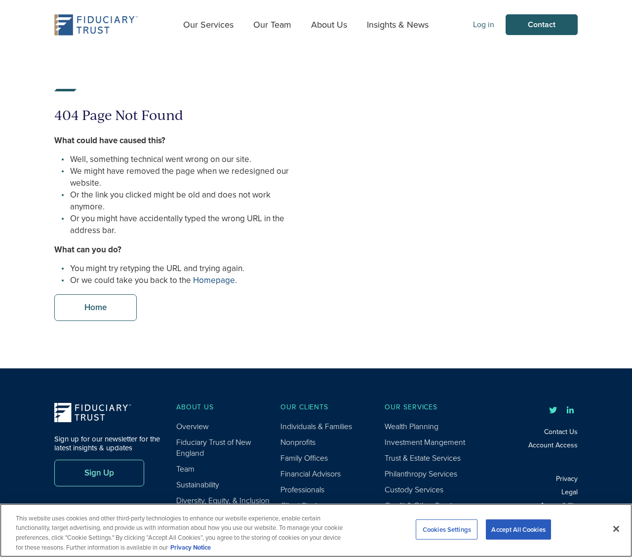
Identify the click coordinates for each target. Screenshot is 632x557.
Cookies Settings (447, 529)
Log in (483, 24)
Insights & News (398, 24)
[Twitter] (553, 410)
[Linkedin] (570, 410)
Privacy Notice (190, 547)
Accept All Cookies (518, 529)
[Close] (616, 529)
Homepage (214, 280)
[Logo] (96, 25)
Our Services (208, 24)
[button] (95, 307)
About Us (329, 24)
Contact (541, 24)
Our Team (272, 24)
